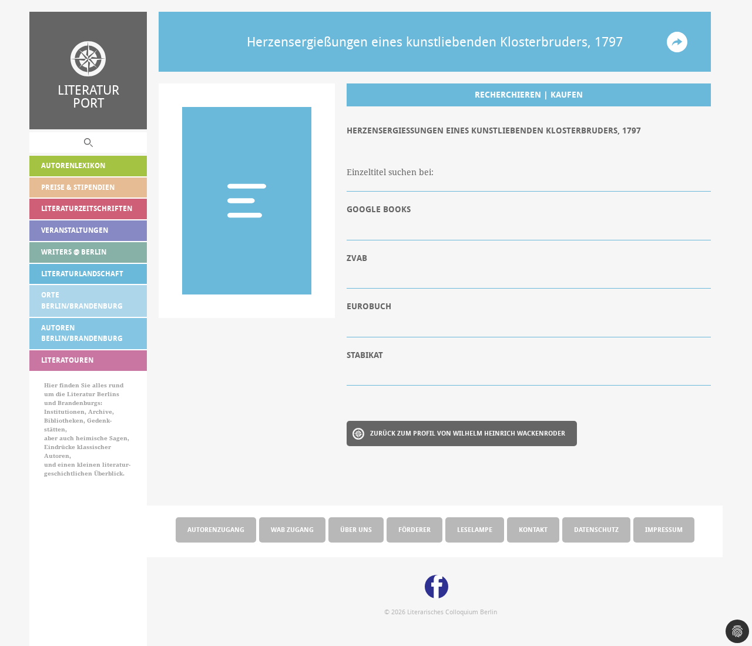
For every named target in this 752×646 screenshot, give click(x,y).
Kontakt (533, 529)
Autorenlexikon (73, 165)
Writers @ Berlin (73, 252)
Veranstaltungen (74, 230)
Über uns (356, 529)
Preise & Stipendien (78, 187)
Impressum (664, 529)
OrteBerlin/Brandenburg (82, 300)
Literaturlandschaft (82, 274)
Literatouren (67, 360)
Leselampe (474, 529)
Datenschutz (596, 529)
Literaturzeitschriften (86, 208)
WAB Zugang (292, 529)
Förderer (414, 529)
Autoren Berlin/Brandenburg (82, 333)
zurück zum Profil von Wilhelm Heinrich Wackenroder (467, 433)
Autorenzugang (215, 529)
